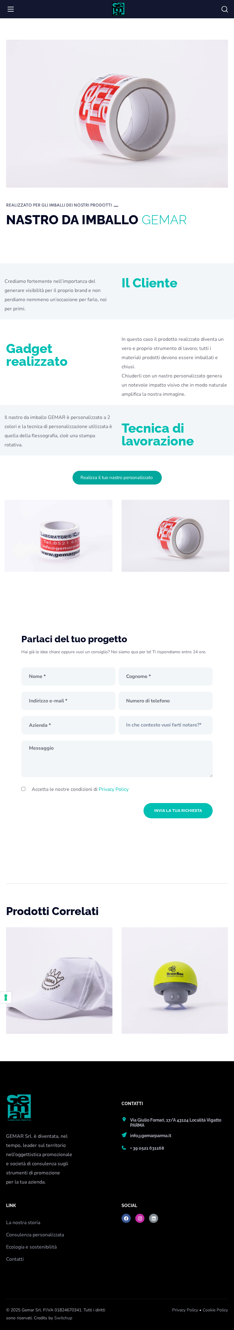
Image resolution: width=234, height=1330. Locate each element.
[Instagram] (139, 1218)
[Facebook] (126, 1218)
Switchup (63, 1318)
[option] (59, 985)
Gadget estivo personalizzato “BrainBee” (57, 946)
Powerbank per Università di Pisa (172, 946)
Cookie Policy (215, 1310)
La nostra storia (23, 1222)
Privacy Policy (114, 789)
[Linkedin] (153, 1218)
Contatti (15, 1259)
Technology (143, 960)
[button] (225, 9)
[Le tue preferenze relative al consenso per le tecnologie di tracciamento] (6, 997)
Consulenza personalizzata (35, 1234)
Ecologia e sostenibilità (31, 1247)
